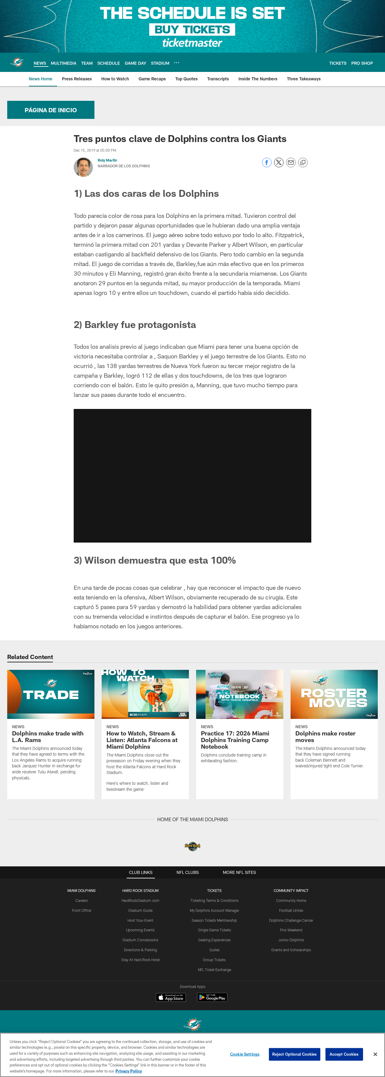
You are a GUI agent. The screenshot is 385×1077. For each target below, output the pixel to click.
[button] (192, 476)
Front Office (81, 910)
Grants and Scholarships (291, 950)
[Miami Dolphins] (192, 1025)
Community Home (291, 900)
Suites (214, 950)
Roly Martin (107, 160)
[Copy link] (303, 163)
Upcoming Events (140, 930)
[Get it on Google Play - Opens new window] (212, 1000)
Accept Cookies (344, 1054)
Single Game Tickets (214, 930)
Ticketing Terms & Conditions (214, 900)
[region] (192, 1055)
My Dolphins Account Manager (214, 910)
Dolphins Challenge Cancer (291, 920)
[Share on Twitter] (279, 165)
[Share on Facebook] (267, 165)
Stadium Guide (140, 910)
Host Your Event (140, 920)
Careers (81, 900)
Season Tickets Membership (214, 920)
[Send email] (291, 165)
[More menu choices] (176, 62)
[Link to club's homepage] (17, 62)
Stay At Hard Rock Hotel (140, 960)
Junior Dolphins (291, 940)
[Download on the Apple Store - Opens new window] (170, 998)
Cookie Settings (245, 1054)
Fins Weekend (291, 930)
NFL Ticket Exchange (214, 969)
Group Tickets (214, 960)
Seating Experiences (214, 940)
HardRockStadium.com (140, 900)
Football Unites (291, 910)
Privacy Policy (129, 1070)
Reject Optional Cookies (294, 1054)
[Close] (375, 1054)
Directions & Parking (140, 950)
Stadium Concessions (140, 940)
